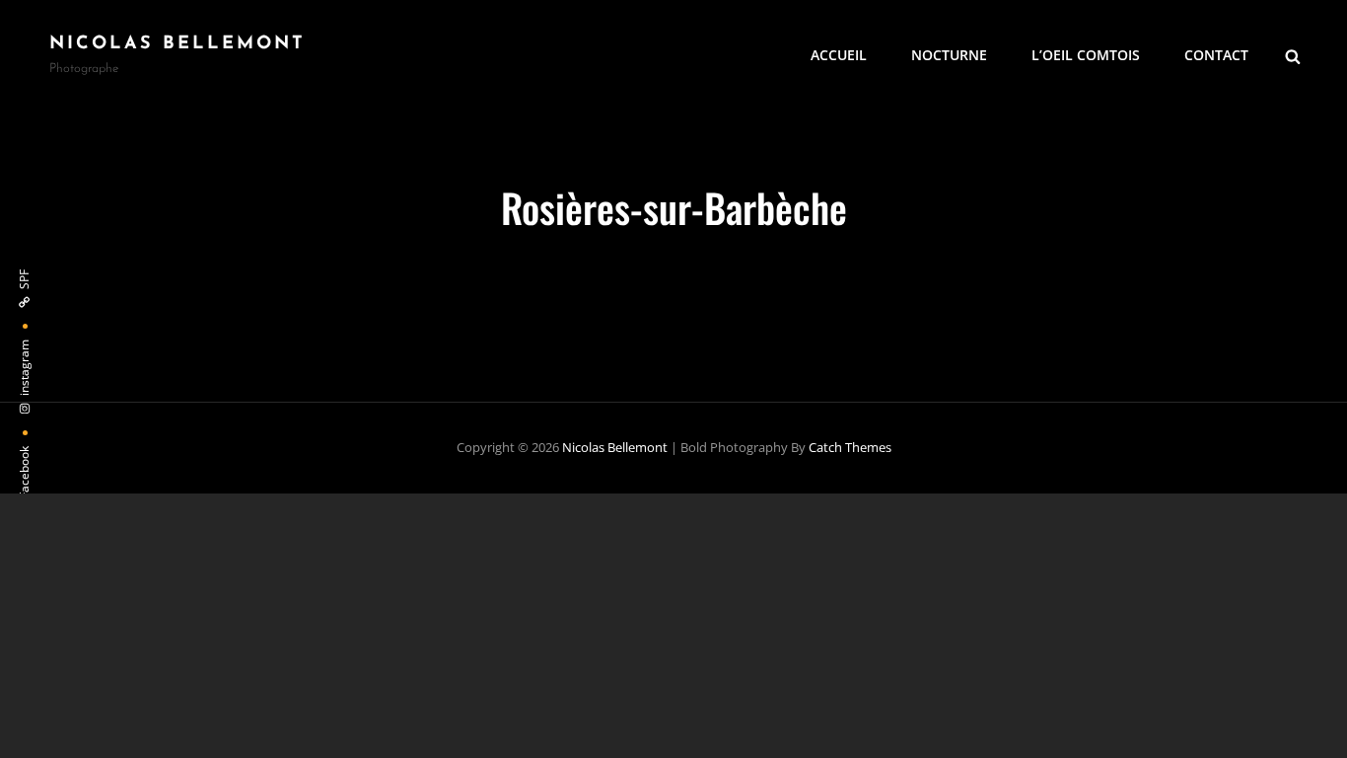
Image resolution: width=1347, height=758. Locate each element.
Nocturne (949, 54)
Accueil (839, 54)
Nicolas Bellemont (177, 44)
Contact (1216, 54)
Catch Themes (850, 447)
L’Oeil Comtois (1085, 54)
